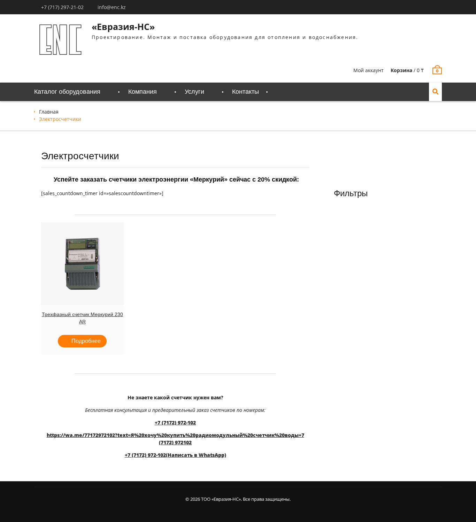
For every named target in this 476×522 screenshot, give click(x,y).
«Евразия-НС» (123, 26)
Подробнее (86, 341)
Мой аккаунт (368, 70)
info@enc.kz (112, 7)
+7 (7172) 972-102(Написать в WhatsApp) (175, 455)
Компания (142, 91)
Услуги (194, 91)
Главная (49, 111)
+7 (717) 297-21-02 (62, 7)
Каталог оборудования (67, 91)
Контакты (245, 91)
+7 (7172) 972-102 (175, 422)
